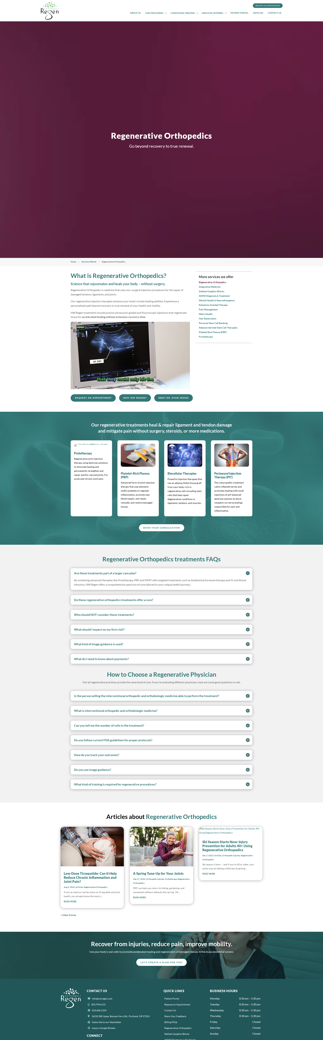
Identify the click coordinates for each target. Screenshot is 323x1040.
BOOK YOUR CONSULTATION (161, 527)
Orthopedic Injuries (155, 879)
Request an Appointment (267, 6)
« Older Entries (68, 915)
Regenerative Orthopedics (95, 887)
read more (70, 901)
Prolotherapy (83, 453)
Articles (79, 887)
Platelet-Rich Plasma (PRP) (135, 475)
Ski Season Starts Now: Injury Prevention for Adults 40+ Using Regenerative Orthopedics (227, 846)
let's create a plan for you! (161, 962)
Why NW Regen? (135, 397)
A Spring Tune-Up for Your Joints (158, 873)
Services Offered (89, 261)
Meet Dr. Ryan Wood (173, 397)
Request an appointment (93, 397)
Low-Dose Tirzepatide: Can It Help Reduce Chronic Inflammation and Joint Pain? (90, 877)
